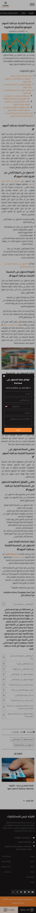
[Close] (4, 376)
